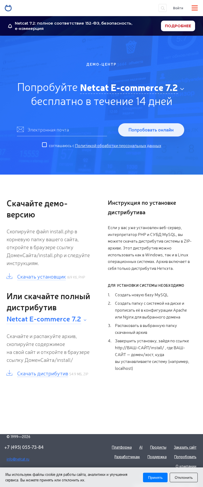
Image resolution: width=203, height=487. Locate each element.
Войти (178, 8)
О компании (186, 466)
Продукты (158, 447)
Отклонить (184, 477)
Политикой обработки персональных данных (118, 145)
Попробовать (185, 457)
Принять (155, 477)
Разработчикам (127, 457)
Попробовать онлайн (151, 129)
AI (140, 447)
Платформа (122, 447)
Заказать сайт (185, 447)
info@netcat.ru (18, 459)
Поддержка (157, 457)
